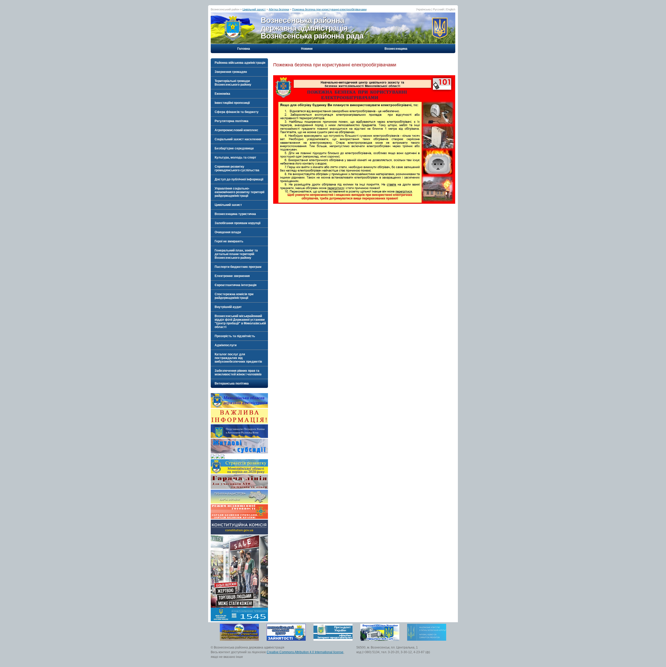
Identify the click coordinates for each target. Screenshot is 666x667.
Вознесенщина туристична (235, 214)
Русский (438, 9)
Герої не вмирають (229, 241)
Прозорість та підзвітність (235, 336)
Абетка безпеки (279, 9)
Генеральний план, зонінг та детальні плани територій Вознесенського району (236, 254)
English (450, 9)
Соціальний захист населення (238, 139)
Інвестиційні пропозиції (232, 103)
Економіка (222, 94)
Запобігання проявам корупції (237, 223)
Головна (243, 49)
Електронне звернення (232, 276)
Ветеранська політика (232, 383)
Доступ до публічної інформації (239, 179)
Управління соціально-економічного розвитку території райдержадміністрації (239, 192)
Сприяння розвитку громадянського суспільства (237, 168)
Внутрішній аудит (228, 307)
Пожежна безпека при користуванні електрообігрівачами (329, 9)
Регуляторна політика (231, 121)
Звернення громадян (231, 72)
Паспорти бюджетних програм (238, 267)
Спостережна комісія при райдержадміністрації (234, 296)
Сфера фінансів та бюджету (237, 112)
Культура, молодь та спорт (235, 157)
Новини (306, 49)
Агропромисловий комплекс (236, 130)
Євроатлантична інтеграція (236, 285)
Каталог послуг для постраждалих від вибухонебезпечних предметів (238, 358)
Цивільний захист (254, 9)
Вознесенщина (396, 49)
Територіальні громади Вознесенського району (233, 82)
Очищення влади (228, 232)
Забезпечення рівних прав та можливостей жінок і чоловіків (238, 372)
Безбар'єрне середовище (234, 148)
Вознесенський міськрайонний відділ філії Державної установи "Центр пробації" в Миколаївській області (240, 321)
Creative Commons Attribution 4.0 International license (305, 652)
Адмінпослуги (225, 345)
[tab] (239, 62)
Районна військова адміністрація (240, 63)
